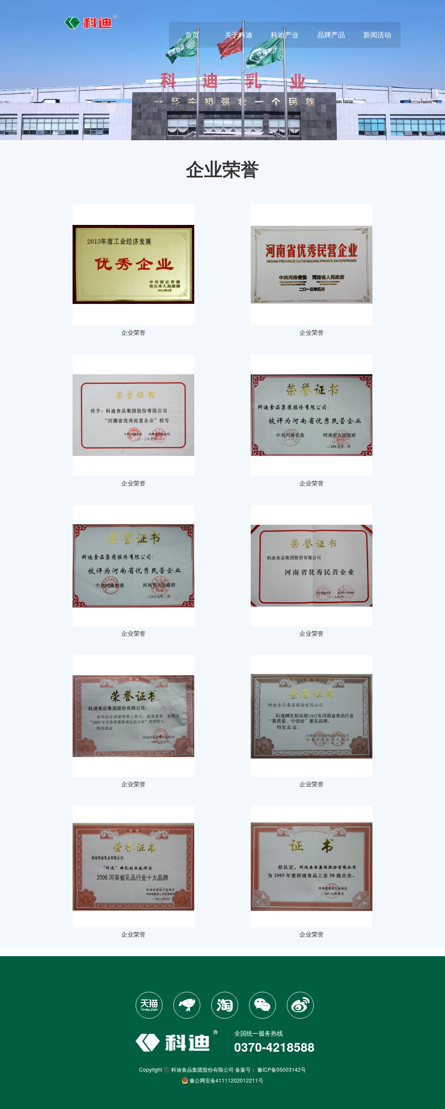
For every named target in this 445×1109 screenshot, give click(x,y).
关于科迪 (238, 35)
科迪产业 (285, 35)
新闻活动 (377, 35)
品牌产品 (331, 35)
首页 (192, 35)
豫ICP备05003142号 (281, 1069)
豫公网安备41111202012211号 (225, 1080)
